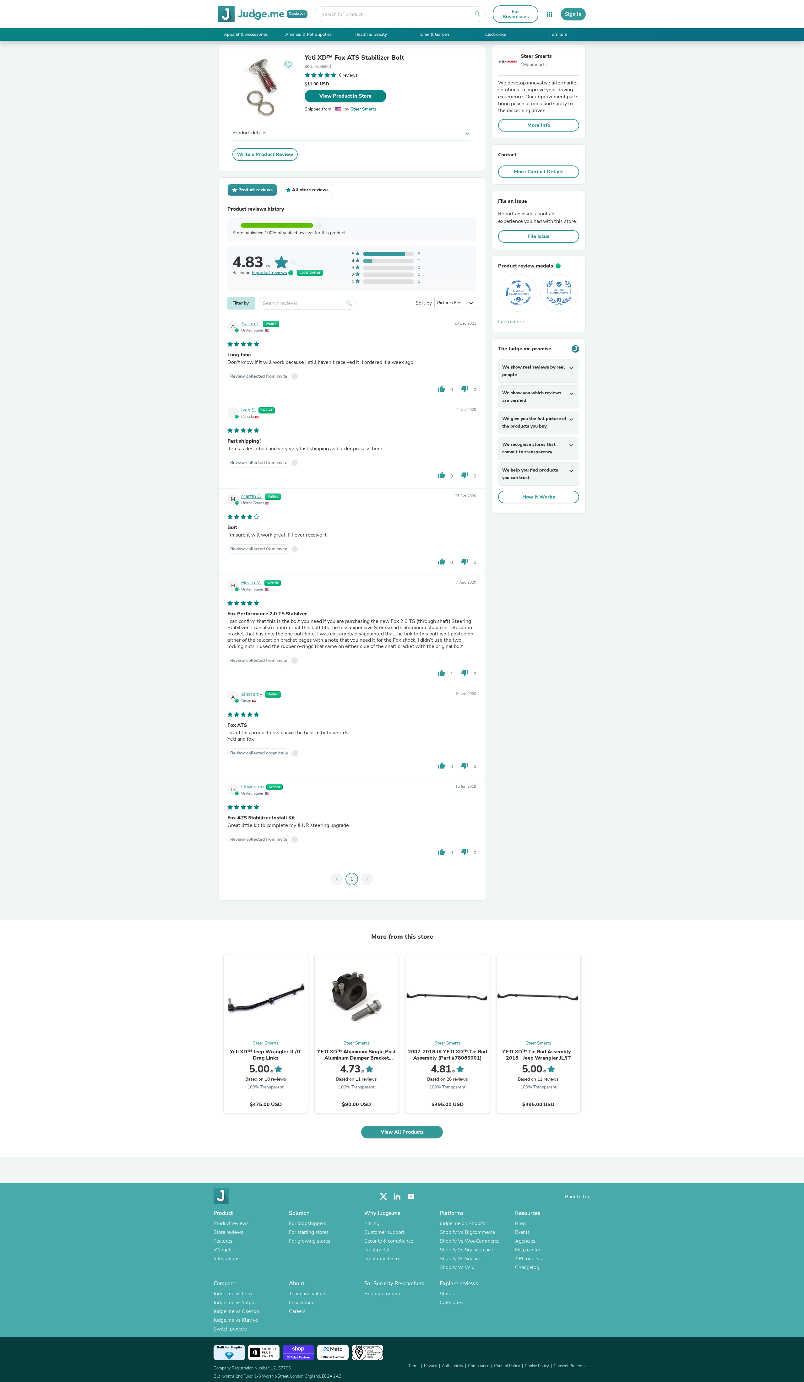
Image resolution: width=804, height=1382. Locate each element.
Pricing (371, 1223)
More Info (538, 125)
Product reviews (231, 1223)
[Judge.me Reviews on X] (383, 1197)
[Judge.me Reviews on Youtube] (411, 1197)
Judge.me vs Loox (233, 1294)
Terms (413, 1366)
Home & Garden (433, 34)
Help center (527, 1250)
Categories (451, 1302)
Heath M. (251, 582)
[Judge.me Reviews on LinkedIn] (397, 1197)
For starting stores (309, 1232)
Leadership (301, 1302)
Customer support (384, 1232)
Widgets (223, 1250)
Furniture (558, 34)
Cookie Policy (537, 1366)
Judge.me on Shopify (463, 1223)
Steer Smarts (363, 109)
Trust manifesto (381, 1258)
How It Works (538, 497)
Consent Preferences (572, 1366)
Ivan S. (248, 410)
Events (522, 1232)
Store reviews (228, 1232)
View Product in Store (345, 96)
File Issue (539, 236)
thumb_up (441, 389)
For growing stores (309, 1241)
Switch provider (231, 1329)
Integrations (227, 1258)
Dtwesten (252, 786)
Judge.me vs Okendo (236, 1311)
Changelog (527, 1267)
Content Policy (507, 1366)
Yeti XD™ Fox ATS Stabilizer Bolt (354, 58)
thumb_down (465, 389)
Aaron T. (250, 323)
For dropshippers (307, 1223)
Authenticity (452, 1366)
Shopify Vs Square (460, 1258)
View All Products (402, 1132)
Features (223, 1241)
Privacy (430, 1366)
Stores (447, 1294)
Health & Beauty (371, 34)
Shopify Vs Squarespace (466, 1250)
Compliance (478, 1366)
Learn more (511, 321)
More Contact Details (538, 171)
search (477, 14)
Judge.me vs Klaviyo (236, 1320)
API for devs (528, 1258)
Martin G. (251, 496)
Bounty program (382, 1294)
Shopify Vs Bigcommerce (467, 1232)
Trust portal (377, 1250)
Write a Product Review (265, 154)
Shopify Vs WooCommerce (469, 1241)
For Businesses (516, 14)
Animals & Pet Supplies (308, 34)
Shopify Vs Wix (457, 1267)
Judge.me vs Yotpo (234, 1302)
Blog (520, 1223)
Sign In (573, 14)
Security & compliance (388, 1241)
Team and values (307, 1294)
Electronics (495, 34)
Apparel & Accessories (246, 34)
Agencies (525, 1241)
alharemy (251, 694)
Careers (297, 1311)
